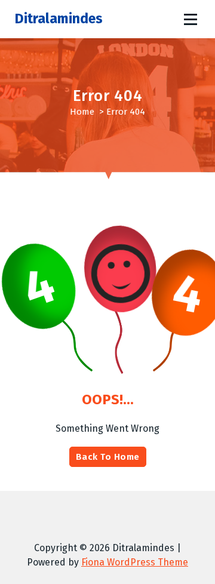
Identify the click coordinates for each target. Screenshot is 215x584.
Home (82, 111)
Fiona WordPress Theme (134, 562)
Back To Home (108, 456)
